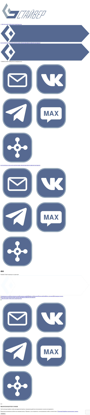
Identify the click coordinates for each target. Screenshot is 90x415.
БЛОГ (39, 42)
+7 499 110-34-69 (4, 24)
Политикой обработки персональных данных (68, 411)
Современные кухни (5, 296)
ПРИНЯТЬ (3, 413)
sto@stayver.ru (19, 24)
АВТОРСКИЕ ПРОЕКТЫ (20, 42)
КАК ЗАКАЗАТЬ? (9, 42)
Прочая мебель (41, 296)
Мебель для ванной (49, 296)
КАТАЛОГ (3, 42)
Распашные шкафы (23, 296)
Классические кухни (14, 296)
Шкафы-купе (31, 296)
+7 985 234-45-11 (12, 24)
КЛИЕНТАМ (29, 42)
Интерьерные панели (58, 296)
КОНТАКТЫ (35, 42)
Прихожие (36, 296)
